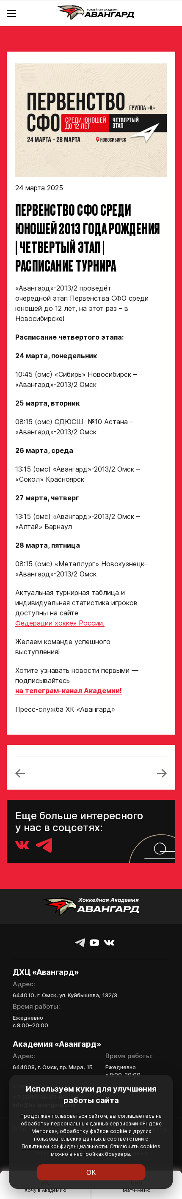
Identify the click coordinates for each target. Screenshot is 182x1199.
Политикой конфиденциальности (64, 1146)
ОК (91, 1172)
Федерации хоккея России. (60, 623)
